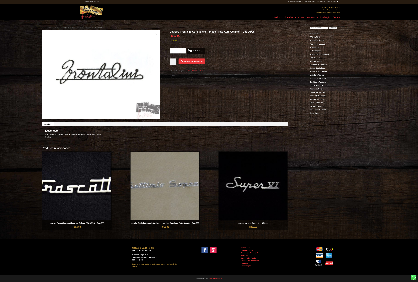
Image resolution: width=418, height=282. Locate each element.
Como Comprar (310, 1)
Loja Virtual (277, 17)
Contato (336, 17)
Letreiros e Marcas (53, 28)
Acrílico (188, 71)
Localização (325, 17)
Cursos (301, 17)
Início (43, 28)
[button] (156, 34)
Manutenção (312, 17)
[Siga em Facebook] (204, 250)
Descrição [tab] (47, 124)
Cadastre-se (321, 1)
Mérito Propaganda (215, 278)
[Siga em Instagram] (213, 250)
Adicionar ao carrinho (192, 61)
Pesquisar (333, 28)
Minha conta (331, 1)
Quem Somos (290, 17)
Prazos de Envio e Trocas (295, 1)
